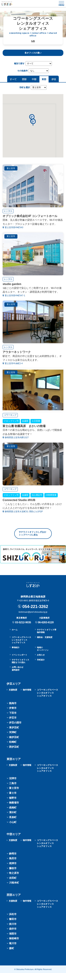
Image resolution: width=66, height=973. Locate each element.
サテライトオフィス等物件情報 (46, 631)
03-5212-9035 (23, 622)
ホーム (15, 630)
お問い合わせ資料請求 (17, 668)
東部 (44, 79)
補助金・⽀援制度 (44, 637)
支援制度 (13, 690)
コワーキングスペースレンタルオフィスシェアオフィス (21, 640)
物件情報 (27, 690)
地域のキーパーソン (43, 648)
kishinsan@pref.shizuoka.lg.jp (33, 612)
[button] (33, 122)
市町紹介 (41, 660)
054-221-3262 (35, 606)
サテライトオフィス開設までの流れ (20, 661)
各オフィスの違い (33, 53)
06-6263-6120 (46, 622)
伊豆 (54, 79)
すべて (13, 79)
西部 (24, 79)
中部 (34, 79)
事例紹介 (16, 647)
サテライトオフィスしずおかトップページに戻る (32, 533)
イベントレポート (19, 655)
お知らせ (41, 655)
